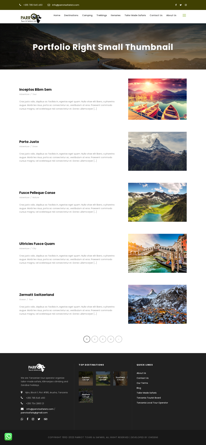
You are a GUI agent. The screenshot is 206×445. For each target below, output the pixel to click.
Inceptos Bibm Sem (35, 89)
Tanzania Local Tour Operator (152, 402)
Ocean (22, 299)
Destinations (71, 15)
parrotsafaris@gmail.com (34, 412)
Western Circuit (86, 395)
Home (57, 15)
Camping (87, 15)
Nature (35, 197)
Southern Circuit (120, 378)
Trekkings (102, 15)
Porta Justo (29, 141)
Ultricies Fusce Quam (37, 243)
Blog (139, 387)
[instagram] (186, 4)
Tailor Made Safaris (135, 15)
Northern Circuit (103, 378)
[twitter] (181, 4)
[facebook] (176, 4)
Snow (35, 146)
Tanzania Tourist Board (149, 397)
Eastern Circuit (86, 378)
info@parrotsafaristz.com (65, 4)
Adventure (24, 94)
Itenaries (116, 15)
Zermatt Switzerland (36, 294)
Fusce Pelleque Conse (37, 192)
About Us (171, 15)
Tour (34, 94)
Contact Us (156, 15)
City (34, 248)
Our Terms (142, 383)
